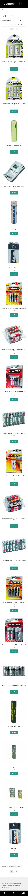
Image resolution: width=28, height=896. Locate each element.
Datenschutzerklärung (8, 885)
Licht (14, 10)
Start (5, 10)
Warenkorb (22, 892)
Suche (14, 893)
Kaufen (14, 69)
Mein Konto (4, 893)
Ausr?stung (9, 10)
